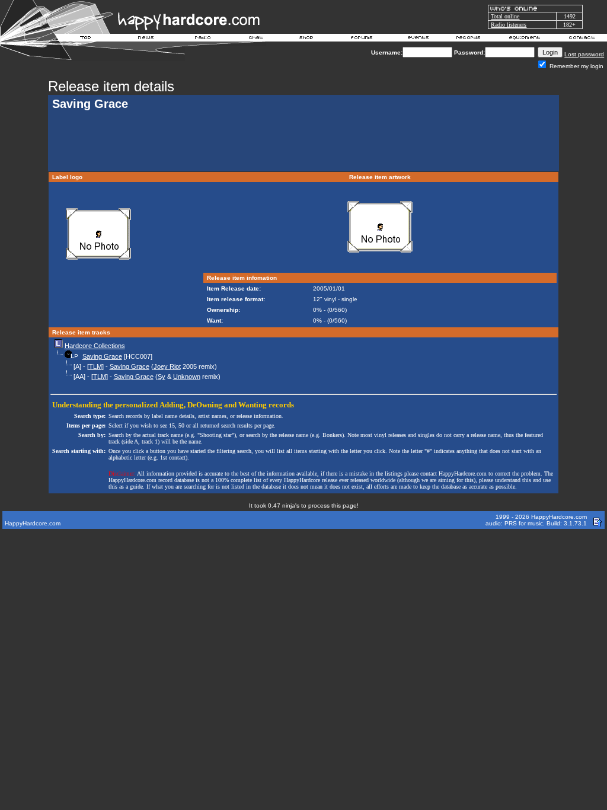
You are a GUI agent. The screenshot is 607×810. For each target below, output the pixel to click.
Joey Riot (167, 366)
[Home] (86, 39)
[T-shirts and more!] (306, 39)
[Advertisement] (303, 142)
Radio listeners (508, 24)
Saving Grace (102, 356)
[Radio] (203, 39)
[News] (145, 39)
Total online (505, 16)
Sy (161, 376)
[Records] (468, 39)
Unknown (186, 376)
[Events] (418, 39)
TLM (95, 366)
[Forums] (362, 39)
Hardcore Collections (95, 345)
